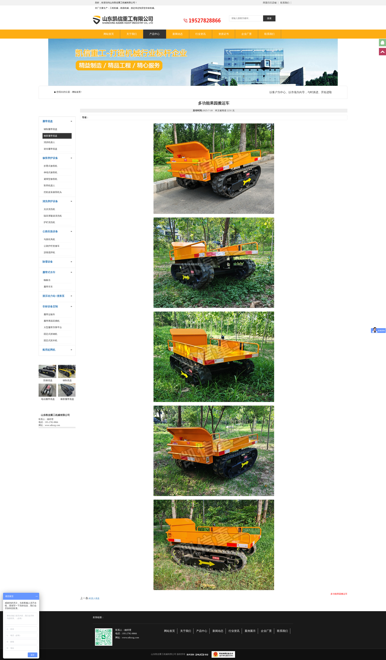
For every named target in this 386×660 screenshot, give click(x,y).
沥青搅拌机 (49, 252)
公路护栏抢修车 (52, 246)
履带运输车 (49, 314)
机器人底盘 (94, 598)
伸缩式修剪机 (50, 172)
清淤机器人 (49, 142)
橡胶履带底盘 (50, 136)
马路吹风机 (49, 239)
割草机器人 (49, 185)
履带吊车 (48, 286)
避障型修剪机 (50, 179)
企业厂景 (246, 34)
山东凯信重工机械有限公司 (163, 654)
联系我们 (284, 3)
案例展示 (250, 630)
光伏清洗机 (49, 209)
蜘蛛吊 (47, 280)
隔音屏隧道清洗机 (53, 216)
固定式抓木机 (50, 340)
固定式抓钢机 (50, 334)
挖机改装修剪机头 (53, 192)
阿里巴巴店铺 (270, 3)
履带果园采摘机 (52, 321)
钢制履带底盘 (50, 129)
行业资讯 (200, 34)
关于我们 (132, 34)
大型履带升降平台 (53, 327)
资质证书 (223, 34)
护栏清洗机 (49, 222)
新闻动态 (177, 34)
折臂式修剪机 (50, 166)
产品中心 (154, 34)
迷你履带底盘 (50, 149)
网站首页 (109, 34)
